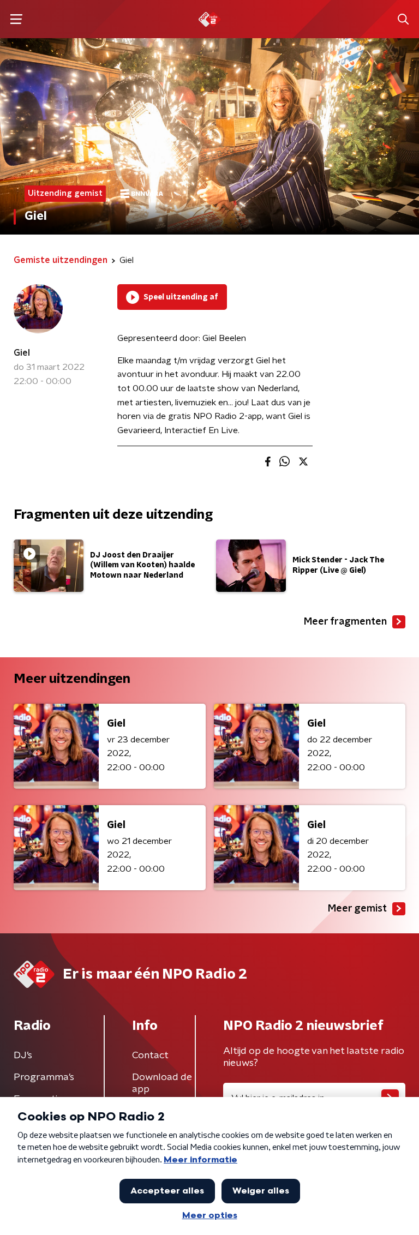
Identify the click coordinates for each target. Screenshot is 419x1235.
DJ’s (23, 1055)
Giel (22, 353)
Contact (150, 1055)
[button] (16, 19)
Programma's (44, 1077)
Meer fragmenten (345, 622)
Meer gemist (357, 909)
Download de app (162, 1083)
